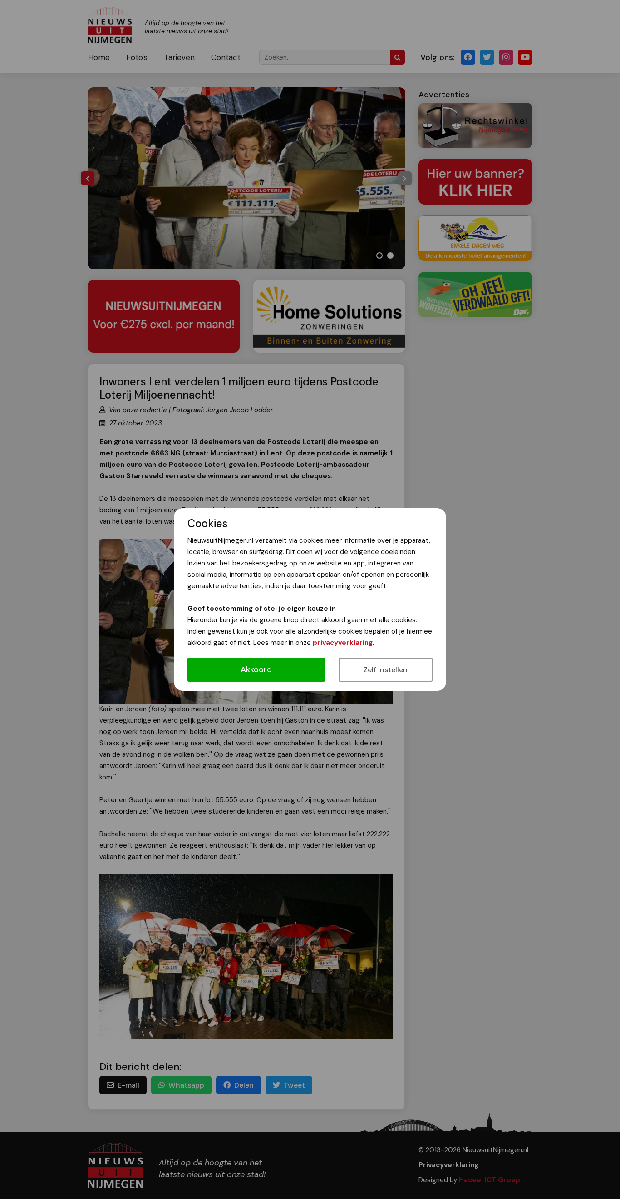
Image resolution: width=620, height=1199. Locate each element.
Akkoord (256, 669)
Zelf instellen (386, 669)
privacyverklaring (343, 642)
